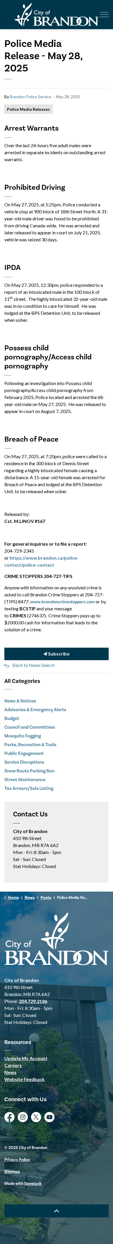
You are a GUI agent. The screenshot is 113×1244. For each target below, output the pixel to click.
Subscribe (58, 653)
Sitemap (12, 1171)
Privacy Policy (17, 1159)
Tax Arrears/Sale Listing (28, 788)
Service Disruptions (24, 762)
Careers (13, 1065)
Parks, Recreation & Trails (30, 745)
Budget (11, 718)
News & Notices (20, 701)
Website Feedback (24, 1079)
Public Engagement (24, 753)
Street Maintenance (24, 780)
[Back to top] (56, 1210)
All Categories (22, 681)
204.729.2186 (33, 1001)
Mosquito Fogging (22, 736)
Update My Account (26, 1058)
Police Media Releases (28, 109)
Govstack (33, 1183)
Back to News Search (33, 665)
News (10, 1072)
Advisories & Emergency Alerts (35, 710)
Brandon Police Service (30, 96)
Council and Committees (29, 727)
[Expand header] (104, 14)
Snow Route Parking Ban (29, 771)
